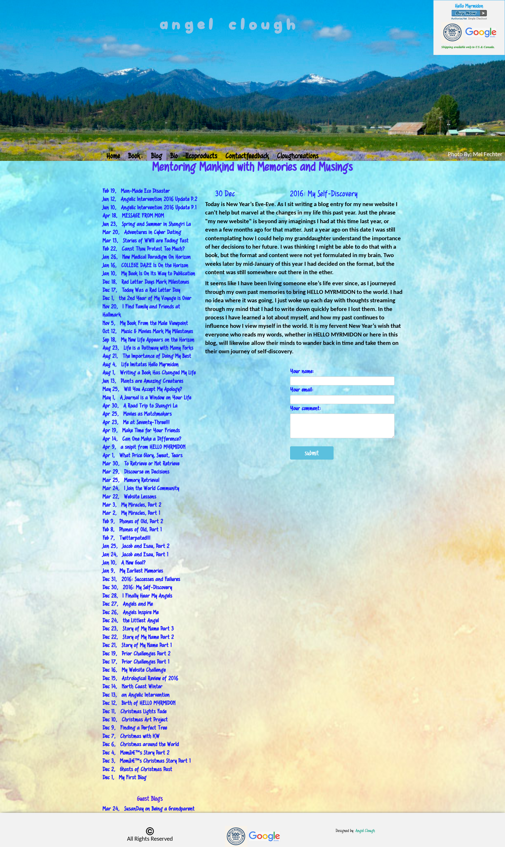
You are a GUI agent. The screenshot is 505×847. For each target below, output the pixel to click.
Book (134, 155)
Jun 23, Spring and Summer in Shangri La (147, 224)
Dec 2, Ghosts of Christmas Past (137, 769)
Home (113, 155)
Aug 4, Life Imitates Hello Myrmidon (141, 364)
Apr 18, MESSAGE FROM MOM (133, 215)
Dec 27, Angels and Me (128, 604)
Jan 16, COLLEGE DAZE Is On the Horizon (145, 265)
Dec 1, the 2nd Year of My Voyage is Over (147, 298)
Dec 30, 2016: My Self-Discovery (137, 587)
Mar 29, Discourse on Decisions (136, 471)
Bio (174, 155)
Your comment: (305, 408)
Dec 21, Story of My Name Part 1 (137, 645)
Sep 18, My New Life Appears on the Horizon (148, 339)
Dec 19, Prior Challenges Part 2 (136, 653)
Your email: (302, 389)
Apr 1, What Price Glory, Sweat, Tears (143, 455)
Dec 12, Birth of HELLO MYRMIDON (139, 703)
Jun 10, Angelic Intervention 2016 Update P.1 (149, 207)
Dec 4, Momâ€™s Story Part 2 (136, 752)
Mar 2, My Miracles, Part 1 (131, 513)
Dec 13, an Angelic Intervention (136, 694)
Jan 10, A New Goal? (124, 562)
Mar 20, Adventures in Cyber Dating (142, 232)
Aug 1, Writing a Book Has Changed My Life (149, 372)
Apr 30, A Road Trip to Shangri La (140, 405)
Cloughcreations (298, 155)
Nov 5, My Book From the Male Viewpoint (145, 323)
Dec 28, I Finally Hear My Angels (137, 595)
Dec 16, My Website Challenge (134, 669)
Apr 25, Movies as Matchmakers (137, 413)
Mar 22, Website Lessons (129, 496)
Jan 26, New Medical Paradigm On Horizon (147, 257)
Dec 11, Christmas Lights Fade (134, 711)
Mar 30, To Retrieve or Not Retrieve (141, 463)
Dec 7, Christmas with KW (131, 736)
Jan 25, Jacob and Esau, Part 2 (136, 546)
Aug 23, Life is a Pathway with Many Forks (148, 347)
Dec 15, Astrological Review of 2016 (140, 678)
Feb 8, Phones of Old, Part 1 (132, 529)
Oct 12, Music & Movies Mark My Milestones (148, 331)
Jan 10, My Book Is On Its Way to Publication (149, 273)
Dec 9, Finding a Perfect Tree (135, 727)
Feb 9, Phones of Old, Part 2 (133, 521)
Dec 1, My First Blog (125, 777)
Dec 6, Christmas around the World (141, 744)
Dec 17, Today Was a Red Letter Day (141, 290)
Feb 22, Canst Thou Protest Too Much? (144, 248)
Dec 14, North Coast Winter (133, 686)
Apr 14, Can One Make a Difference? (142, 438)
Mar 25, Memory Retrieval (131, 480)
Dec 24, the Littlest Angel (131, 620)
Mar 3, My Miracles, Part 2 (132, 504)
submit (312, 452)
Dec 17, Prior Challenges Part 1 (136, 661)
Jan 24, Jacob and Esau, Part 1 (135, 554)
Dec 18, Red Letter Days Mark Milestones (146, 281)
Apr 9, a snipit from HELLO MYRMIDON (144, 447)
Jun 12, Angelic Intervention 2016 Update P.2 (150, 199)
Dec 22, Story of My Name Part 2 (138, 637)
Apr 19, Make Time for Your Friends (141, 430)
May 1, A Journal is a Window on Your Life (147, 397)
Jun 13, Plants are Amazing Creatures (143, 381)
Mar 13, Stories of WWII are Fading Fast (146, 240)
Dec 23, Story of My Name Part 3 (138, 628)
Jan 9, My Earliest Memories (133, 570)
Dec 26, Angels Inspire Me (131, 612)
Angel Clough (365, 830)
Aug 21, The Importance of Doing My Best (147, 356)
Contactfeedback (247, 155)
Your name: (302, 371)
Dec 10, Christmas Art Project (135, 719)
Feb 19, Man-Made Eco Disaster (136, 191)
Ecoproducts (202, 155)
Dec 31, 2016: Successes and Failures (141, 579)
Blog (156, 155)
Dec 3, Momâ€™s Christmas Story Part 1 (147, 760)
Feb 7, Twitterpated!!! (126, 538)
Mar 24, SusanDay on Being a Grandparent (149, 808)
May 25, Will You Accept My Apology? (142, 389)
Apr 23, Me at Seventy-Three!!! (136, 422)
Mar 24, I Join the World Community (141, 488)
